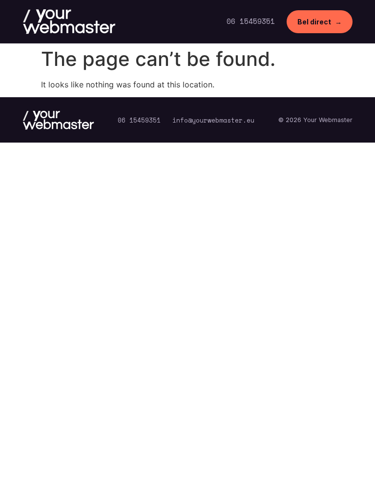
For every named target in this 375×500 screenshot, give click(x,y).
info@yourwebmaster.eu (213, 120)
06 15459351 (251, 21)
